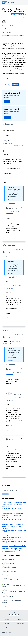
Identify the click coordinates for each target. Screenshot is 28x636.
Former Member (11, 22)
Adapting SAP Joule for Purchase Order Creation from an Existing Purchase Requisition (12, 526)
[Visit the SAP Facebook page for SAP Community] (9, 614)
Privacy (7, 619)
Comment (15, 84)
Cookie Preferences (7, 632)
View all (4, 606)
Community (11, 2)
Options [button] (25, 14)
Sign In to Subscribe (17, 14)
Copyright (7, 623)
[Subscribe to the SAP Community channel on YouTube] (15, 614)
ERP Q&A (5, 6)
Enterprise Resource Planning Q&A (12, 508)
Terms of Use (21, 619)
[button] (3, 28)
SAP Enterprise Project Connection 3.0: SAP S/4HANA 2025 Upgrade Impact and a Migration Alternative (14, 537)
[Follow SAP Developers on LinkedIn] (18, 614)
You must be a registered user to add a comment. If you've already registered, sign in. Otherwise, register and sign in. (14, 192)
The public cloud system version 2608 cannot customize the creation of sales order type (12, 515)
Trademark (7, 628)
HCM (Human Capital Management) (10, 35)
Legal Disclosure (21, 623)
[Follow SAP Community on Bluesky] (12, 614)
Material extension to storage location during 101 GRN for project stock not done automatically (14, 504)
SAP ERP (21, 35)
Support (21, 628)
